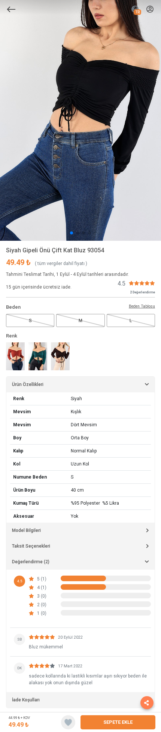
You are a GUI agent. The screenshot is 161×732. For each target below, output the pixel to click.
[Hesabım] (150, 9)
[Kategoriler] (11, 9)
